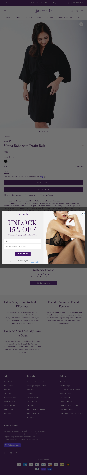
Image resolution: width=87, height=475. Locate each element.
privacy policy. (35, 262)
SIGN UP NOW (23, 254)
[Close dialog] (83, 213)
